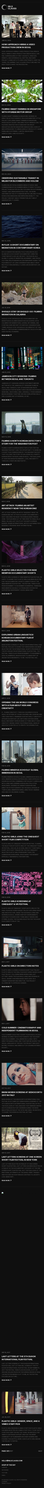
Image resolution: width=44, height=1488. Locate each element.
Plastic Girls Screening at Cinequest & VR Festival (16, 902)
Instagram (5, 1470)
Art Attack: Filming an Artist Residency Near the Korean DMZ (19, 507)
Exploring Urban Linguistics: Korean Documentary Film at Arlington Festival (18, 637)
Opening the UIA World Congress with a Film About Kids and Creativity (20, 705)
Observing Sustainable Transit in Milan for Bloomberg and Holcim (20, 179)
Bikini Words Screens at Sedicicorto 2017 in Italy (22, 1093)
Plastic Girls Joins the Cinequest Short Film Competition (20, 838)
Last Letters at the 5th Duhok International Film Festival (19, 1358)
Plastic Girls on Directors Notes (20, 966)
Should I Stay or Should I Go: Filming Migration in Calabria (22, 313)
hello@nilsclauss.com (12, 1461)
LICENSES (4, 1481)
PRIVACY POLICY (6, 1483)
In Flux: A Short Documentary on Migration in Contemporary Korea (21, 246)
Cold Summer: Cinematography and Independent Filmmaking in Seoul (21, 1029)
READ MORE (6, 68)
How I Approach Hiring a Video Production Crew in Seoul (18, 46)
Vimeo (3, 1475)
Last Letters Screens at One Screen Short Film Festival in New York (22, 1158)
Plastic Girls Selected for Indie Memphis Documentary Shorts (19, 571)
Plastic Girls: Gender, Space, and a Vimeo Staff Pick (21, 1422)
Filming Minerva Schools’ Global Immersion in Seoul (20, 771)
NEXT (40, 1451)
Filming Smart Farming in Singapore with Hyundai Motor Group (21, 110)
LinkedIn (4, 1467)
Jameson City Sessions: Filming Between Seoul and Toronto (19, 377)
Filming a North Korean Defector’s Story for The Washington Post (21, 442)
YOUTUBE (4, 1472)
